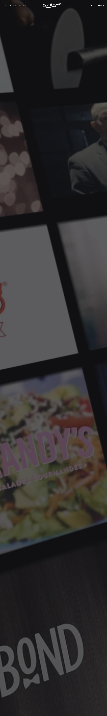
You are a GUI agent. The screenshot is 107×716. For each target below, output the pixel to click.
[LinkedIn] (99, 6)
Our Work (19, 5)
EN (101, 5)
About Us (9, 5)
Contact (24, 5)
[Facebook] (92, 6)
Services (14, 5)
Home (5, 5)
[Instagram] (95, 6)
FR (103, 5)
